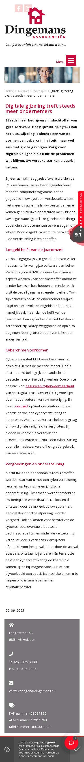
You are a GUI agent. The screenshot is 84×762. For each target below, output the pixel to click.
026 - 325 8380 (25, 662)
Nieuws (23, 91)
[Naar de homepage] (35, 27)
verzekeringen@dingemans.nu (32, 691)
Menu (60, 61)
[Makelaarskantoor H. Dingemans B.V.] (76, 244)
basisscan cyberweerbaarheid (50, 386)
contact (21, 406)
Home (9, 91)
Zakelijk (38, 91)
